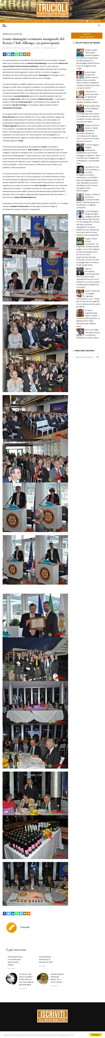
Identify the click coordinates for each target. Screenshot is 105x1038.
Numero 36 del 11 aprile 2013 (12, 34)
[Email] (24, 54)
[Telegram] (20, 54)
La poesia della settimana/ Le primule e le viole (45, 959)
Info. (72, 1034)
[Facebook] (4, 54)
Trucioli (37, 48)
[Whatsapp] (16, 54)
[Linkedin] (12, 54)
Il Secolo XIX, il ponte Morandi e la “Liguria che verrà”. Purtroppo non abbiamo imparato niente (87, 96)
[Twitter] (8, 54)
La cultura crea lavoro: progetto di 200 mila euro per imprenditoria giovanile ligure (26, 979)
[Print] (28, 54)
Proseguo (95, 1034)
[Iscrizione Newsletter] (52, 1016)
